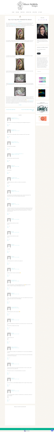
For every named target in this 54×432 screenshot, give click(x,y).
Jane (12, 218)
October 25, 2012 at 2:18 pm (15, 142)
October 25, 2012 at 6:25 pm (15, 178)
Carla (12, 256)
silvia (12, 244)
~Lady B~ (12, 268)
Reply (8, 125)
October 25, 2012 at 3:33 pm (15, 154)
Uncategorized (20, 21)
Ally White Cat (13, 177)
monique (12, 165)
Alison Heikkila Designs (27, 5)
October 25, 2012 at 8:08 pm (15, 219)
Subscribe (39, 53)
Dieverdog (12, 203)
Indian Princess (19, 25)
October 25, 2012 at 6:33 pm (15, 191)
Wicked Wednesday (10, 83)
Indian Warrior (15, 25)
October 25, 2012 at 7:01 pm (15, 204)
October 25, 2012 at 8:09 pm (15, 232)
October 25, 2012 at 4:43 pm (15, 166)
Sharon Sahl (13, 190)
